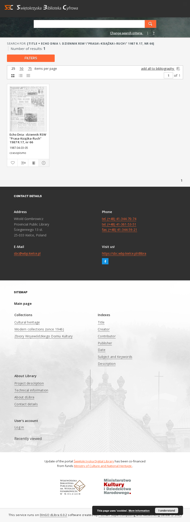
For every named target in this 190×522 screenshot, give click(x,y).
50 (21, 68)
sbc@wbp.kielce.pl (27, 253)
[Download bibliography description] (23, 163)
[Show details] (43, 163)
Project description (29, 383)
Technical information (31, 390)
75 (30, 68)
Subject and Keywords (115, 356)
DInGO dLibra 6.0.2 (53, 515)
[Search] (150, 24)
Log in (19, 427)
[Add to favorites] (12, 163)
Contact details (26, 404)
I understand (166, 510)
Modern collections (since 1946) (39, 329)
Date (101, 350)
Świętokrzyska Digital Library (94, 461)
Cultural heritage (27, 322)
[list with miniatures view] (20, 75)
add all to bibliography (158, 68)
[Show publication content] (33, 163)
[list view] (28, 75)
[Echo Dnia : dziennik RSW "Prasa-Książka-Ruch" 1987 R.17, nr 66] (28, 109)
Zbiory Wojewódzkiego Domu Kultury (43, 336)
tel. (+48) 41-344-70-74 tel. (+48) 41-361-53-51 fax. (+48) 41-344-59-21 (119, 224)
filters (31, 58)
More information (139, 510)
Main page (23, 303)
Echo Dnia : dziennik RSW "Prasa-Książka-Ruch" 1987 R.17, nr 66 (28, 138)
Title (101, 322)
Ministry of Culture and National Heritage (103, 466)
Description (107, 363)
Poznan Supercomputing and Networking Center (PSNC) (139, 515)
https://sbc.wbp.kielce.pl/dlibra (124, 253)
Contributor (107, 336)
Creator (104, 329)
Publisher (105, 343)
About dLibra (24, 397)
